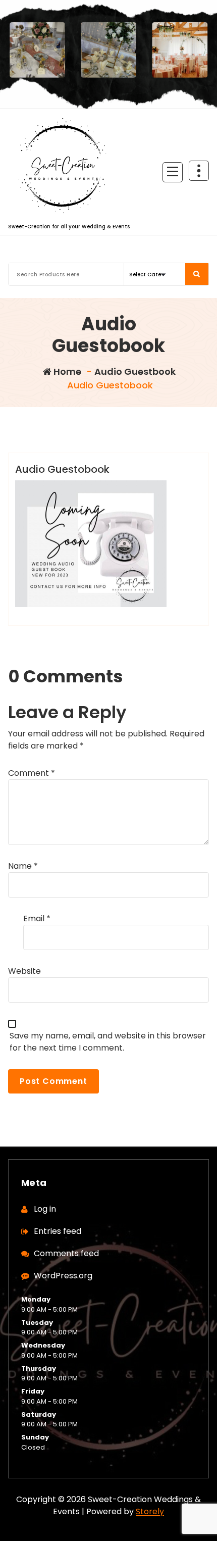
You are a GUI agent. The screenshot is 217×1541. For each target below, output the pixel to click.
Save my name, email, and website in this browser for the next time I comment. (108, 1042)
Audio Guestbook (135, 371)
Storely (150, 1511)
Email (36, 918)
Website (24, 971)
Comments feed (66, 1253)
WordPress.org (63, 1275)
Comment (31, 773)
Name (23, 866)
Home (66, 371)
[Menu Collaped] (172, 172)
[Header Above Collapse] (199, 171)
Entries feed (57, 1231)
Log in (45, 1209)
